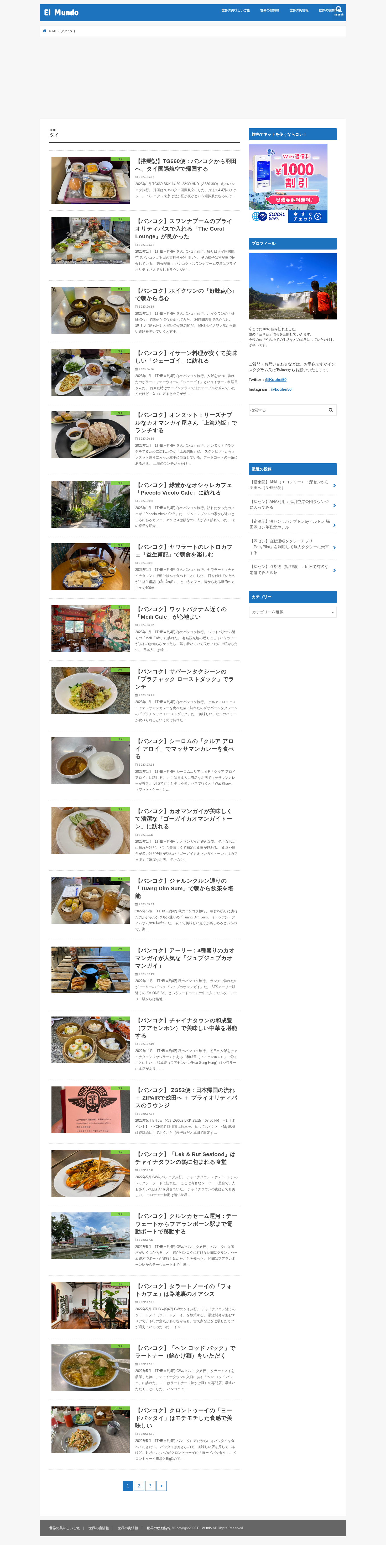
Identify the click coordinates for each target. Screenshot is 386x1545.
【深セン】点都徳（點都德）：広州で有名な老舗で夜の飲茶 (289, 570)
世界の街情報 (299, 10)
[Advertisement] (193, 78)
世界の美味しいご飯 (236, 10)
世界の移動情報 (330, 10)
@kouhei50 (281, 389)
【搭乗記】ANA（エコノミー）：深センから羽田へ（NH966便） (289, 485)
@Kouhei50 (275, 380)
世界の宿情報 (269, 10)
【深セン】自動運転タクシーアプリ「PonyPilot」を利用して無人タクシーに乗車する (289, 547)
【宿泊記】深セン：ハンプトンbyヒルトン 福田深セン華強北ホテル (290, 524)
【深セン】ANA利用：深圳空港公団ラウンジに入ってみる (289, 505)
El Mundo (61, 12)
